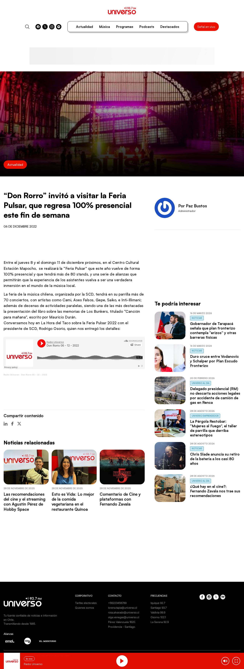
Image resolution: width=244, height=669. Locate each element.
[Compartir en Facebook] (12, 424)
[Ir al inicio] (122, 10)
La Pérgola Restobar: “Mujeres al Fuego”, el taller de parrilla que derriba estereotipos (213, 428)
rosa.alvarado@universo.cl (123, 612)
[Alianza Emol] (10, 641)
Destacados (169, 27)
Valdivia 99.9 (158, 612)
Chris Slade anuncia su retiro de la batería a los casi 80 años (215, 459)
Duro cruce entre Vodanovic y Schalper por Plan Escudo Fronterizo (214, 361)
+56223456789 (117, 602)
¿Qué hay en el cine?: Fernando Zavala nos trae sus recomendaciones (215, 491)
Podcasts (146, 27)
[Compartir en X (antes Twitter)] (19, 424)
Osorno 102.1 (158, 617)
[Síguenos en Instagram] (52, 26)
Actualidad (84, 27)
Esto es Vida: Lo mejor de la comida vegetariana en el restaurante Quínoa (73, 502)
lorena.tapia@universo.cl (122, 607)
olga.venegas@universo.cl (123, 617)
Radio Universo (11, 375)
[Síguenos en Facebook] (38, 26)
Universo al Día (200, 383)
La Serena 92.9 (160, 622)
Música (104, 27)
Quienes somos (84, 607)
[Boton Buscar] (27, 27)
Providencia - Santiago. (122, 626)
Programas (124, 27)
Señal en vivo (206, 27)
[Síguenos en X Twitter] (45, 26)
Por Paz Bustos (192, 205)
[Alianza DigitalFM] (27, 641)
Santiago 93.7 (159, 607)
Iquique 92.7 (158, 602)
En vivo (29, 659)
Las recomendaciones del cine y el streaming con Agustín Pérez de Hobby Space (24, 502)
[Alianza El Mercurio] (47, 641)
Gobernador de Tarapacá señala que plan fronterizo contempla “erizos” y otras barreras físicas (213, 330)
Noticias (197, 318)
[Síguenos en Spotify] (58, 26)
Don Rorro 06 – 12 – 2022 (34, 375)
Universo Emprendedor (205, 415)
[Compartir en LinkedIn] (5, 424)
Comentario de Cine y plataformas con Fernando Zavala (120, 499)
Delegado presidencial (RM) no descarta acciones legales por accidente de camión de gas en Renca (215, 395)
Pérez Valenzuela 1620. (122, 622)
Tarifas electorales (86, 602)
